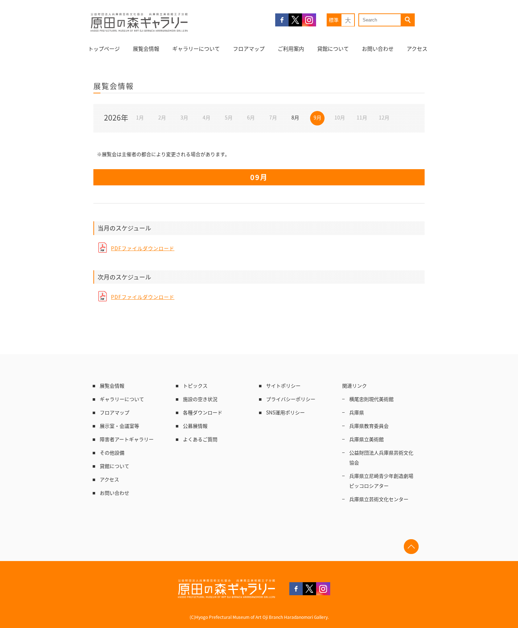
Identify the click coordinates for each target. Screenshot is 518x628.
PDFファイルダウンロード (142, 248)
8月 (295, 117)
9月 (317, 117)
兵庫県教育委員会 (369, 425)
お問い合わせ (378, 49)
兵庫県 (356, 412)
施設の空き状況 (200, 398)
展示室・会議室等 (119, 425)
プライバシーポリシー (290, 398)
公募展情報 (195, 425)
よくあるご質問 (200, 439)
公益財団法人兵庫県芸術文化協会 (381, 457)
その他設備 (112, 452)
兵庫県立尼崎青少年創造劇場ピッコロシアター (381, 480)
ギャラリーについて (196, 49)
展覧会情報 (146, 49)
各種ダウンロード (202, 412)
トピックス (195, 385)
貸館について (333, 49)
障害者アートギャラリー (127, 439)
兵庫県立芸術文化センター (378, 499)
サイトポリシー (283, 385)
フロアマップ (249, 49)
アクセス (417, 49)
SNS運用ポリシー (285, 412)
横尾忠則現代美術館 (371, 398)
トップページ (104, 49)
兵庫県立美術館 (366, 439)
